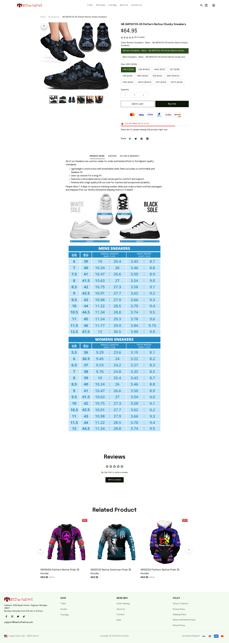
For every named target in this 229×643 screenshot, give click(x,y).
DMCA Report (33, 636)
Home (42, 17)
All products (53, 17)
